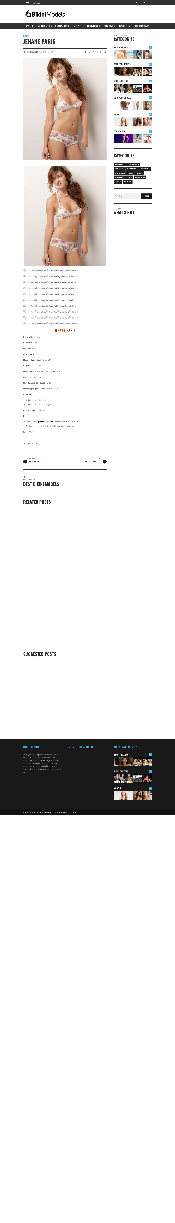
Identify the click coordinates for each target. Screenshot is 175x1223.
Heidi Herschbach (74, 642)
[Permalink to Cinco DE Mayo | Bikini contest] (123, 88)
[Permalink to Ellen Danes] (123, 54)
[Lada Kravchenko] (90, 687)
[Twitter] (144, 2)
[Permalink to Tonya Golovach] (123, 138)
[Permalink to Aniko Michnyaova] (147, 105)
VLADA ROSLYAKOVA (79, 760)
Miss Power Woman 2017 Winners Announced (36, 688)
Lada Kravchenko (87, 709)
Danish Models (145, 169)
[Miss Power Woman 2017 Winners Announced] (32, 676)
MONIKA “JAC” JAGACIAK (81, 789)
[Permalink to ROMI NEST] (137, 138)
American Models (31, 443)
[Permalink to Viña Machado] (147, 121)
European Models (122, 97)
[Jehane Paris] (65, 109)
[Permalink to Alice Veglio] (123, 105)
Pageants (118, 182)
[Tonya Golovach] (61, 682)
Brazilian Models (132, 169)
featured (139, 173)
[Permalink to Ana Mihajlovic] (137, 105)
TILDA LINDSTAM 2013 (31, 737)
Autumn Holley (29, 635)
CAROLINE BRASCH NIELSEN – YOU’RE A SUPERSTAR (86, 779)
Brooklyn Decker (73, 574)
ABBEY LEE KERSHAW (79, 769)
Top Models (119, 131)
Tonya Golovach (58, 698)
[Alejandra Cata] (90, 722)
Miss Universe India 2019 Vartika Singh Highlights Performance (65, 733)
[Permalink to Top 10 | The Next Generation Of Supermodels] (147, 138)
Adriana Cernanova (31, 539)
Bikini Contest (121, 80)
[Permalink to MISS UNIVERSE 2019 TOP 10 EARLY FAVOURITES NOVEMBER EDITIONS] (137, 71)
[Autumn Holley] (39, 606)
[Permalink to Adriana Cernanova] (123, 121)
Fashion (131, 173)
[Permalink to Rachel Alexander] (147, 54)
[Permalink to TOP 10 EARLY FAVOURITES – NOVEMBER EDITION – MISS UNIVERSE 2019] (147, 71)
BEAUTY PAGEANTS (122, 64)
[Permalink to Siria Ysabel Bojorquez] (137, 54)
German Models (119, 177)
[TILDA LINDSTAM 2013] (32, 724)
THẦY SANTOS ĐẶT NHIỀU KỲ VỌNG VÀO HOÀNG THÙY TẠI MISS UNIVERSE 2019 (134, 239)
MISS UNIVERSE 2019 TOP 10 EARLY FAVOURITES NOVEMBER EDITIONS (130, 251)
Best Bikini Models (32, 52)
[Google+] (140, 2)
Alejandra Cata (86, 732)
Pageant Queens (140, 177)
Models (26, 36)
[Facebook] (136, 2)
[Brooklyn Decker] (83, 543)
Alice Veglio (128, 226)
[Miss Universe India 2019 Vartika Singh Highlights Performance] (61, 722)
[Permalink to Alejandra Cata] (137, 121)
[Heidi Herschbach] (83, 609)
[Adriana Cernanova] (39, 526)
